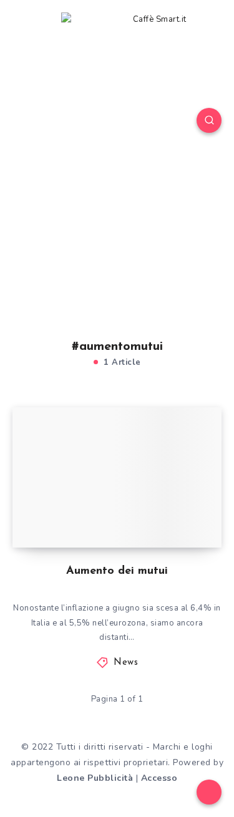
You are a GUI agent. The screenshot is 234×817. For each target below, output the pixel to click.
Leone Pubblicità (95, 778)
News (126, 662)
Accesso (159, 778)
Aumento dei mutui (117, 571)
